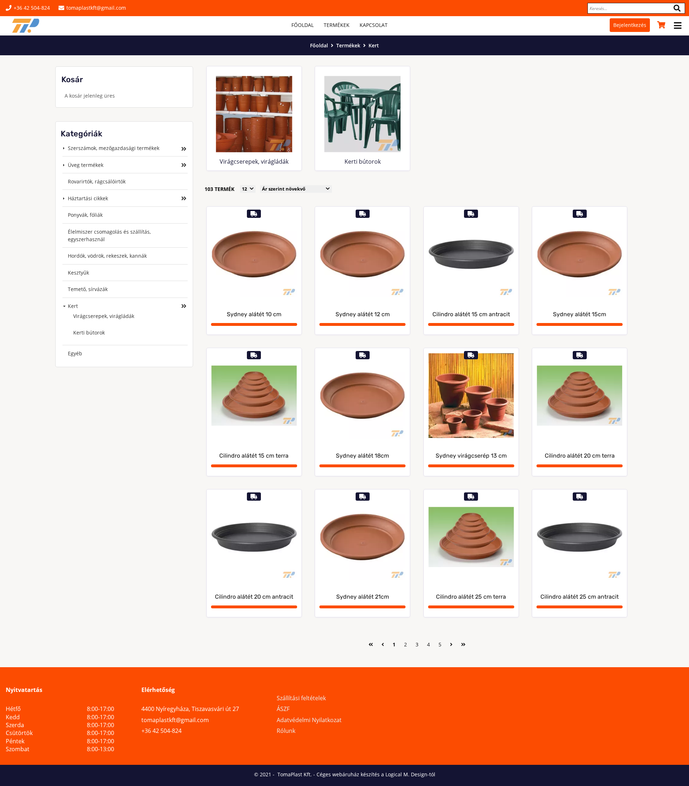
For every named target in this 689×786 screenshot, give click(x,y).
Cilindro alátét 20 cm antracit (254, 597)
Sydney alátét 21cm (362, 597)
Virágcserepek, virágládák (254, 161)
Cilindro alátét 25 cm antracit (579, 597)
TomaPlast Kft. (294, 774)
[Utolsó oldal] (463, 643)
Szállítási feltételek (301, 698)
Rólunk (286, 731)
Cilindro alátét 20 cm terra (580, 456)
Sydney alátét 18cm (362, 456)
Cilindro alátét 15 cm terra (254, 456)
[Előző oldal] (382, 643)
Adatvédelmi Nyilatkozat (309, 720)
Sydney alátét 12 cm (363, 314)
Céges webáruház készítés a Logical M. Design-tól (376, 774)
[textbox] (636, 8)
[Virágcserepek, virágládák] (254, 114)
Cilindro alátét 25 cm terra (471, 597)
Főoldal (302, 25)
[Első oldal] (370, 643)
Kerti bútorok (362, 161)
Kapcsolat (374, 25)
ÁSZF (283, 709)
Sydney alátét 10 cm (254, 314)
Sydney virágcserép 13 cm (471, 456)
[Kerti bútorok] (362, 114)
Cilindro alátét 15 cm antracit (471, 314)
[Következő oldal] (451, 643)
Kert (374, 45)
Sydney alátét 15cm (579, 314)
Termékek (337, 25)
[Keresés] (677, 8)
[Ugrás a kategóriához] (184, 148)
